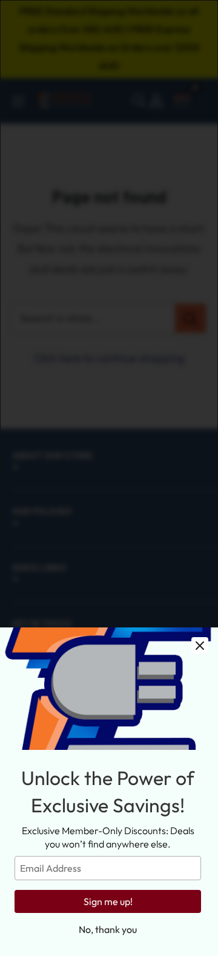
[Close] (199, 645)
